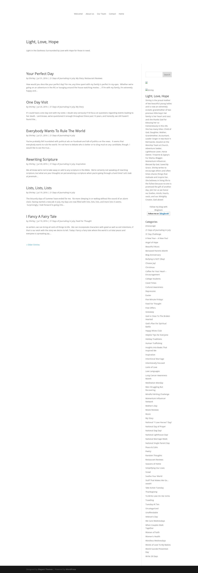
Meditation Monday (154, 383)
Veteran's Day (151, 516)
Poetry (148, 451)
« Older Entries (33, 244)
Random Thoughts (153, 455)
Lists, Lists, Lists (39, 187)
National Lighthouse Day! (156, 434)
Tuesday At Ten (152, 504)
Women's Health (152, 536)
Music (148, 414)
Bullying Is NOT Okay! (155, 259)
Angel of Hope (151, 242)
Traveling (149, 500)
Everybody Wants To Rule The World (55, 130)
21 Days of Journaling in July (62, 78)
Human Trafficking (153, 343)
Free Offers (150, 308)
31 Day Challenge (153, 234)
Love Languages (152, 371)
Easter (148, 295)
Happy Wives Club (153, 330)
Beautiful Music (152, 246)
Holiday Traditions (153, 339)
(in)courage (150, 226)
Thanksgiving (151, 492)
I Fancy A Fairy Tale (41, 216)
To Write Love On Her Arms (157, 496)
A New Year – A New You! (156, 238)
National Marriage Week (156, 439)
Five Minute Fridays (154, 299)
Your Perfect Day (40, 73)
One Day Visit (37, 102)
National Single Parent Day (157, 443)
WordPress (71, 569)
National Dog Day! (153, 430)
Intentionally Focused (155, 363)
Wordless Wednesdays (155, 540)
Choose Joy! (150, 263)
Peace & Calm (151, 447)
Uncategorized (152, 508)
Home (121, 14)
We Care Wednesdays (155, 521)
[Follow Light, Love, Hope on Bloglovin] (158, 215)
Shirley (32, 78)
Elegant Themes (45, 569)
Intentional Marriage (154, 359)
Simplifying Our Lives (155, 468)
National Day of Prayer (155, 426)
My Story (80, 78)
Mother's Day (151, 406)
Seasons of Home (153, 464)
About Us (90, 14)
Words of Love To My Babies (158, 545)
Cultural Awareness (154, 287)
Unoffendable (151, 512)
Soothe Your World (153, 476)
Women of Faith (152, 532)
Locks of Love (151, 367)
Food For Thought (84, 221)
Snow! (148, 472)
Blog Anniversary (153, 255)
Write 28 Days (151, 556)
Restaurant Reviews (93, 78)
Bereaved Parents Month (156, 250)
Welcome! (78, 14)
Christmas (150, 267)
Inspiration (81, 164)
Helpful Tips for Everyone (156, 335)
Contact (112, 14)
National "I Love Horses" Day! (158, 422)
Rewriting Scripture (42, 159)
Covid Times (150, 283)
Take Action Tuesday (154, 487)
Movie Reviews (152, 410)
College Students (153, 278)
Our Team (101, 14)
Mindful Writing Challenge (157, 394)
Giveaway (149, 312)
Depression (150, 291)
